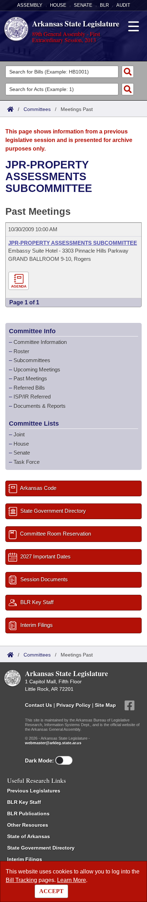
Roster (21, 351)
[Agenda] (19, 281)
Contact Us (38, 705)
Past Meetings (30, 378)
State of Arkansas (28, 836)
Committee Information (40, 342)
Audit (123, 5)
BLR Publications (28, 813)
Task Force (27, 462)
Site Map (105, 705)
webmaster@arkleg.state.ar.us (53, 743)
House (58, 5)
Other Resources (27, 825)
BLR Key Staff (24, 802)
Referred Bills (29, 388)
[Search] (128, 72)
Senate (83, 5)
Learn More (71, 880)
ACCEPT (51, 891)
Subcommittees (32, 360)
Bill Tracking (21, 880)
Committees (37, 109)
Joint (19, 434)
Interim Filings (24, 859)
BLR (104, 5)
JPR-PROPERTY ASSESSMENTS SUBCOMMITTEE (72, 243)
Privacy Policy (73, 705)
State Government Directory (41, 848)
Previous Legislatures (33, 791)
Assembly (29, 5)
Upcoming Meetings (37, 369)
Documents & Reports (40, 406)
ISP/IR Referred (32, 397)
